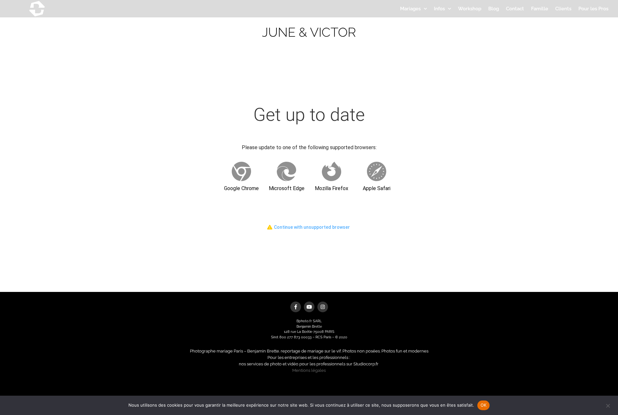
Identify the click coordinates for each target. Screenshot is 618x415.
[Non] (607, 405)
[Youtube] (309, 307)
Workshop (469, 9)
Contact (515, 9)
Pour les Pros (593, 9)
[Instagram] (322, 307)
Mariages (410, 9)
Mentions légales (309, 370)
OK (484, 405)
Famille (539, 9)
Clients (563, 9)
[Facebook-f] (295, 307)
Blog (493, 9)
